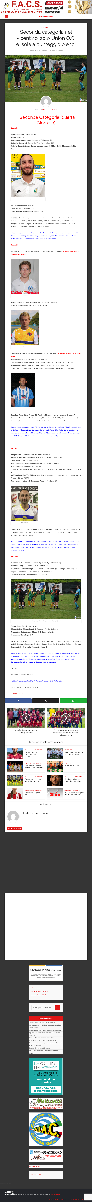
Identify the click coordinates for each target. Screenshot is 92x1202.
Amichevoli (68, 790)
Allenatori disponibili (72, 766)
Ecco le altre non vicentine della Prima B (42, 1038)
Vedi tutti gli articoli (14, 828)
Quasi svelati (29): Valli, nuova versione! (42, 1022)
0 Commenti (43, 51)
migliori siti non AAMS (38, 995)
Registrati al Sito (34, 1166)
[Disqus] (46, 863)
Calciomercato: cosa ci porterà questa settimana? (45, 1043)
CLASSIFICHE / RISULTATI (57, 1199)
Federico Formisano (57, 51)
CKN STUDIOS (55, 1194)
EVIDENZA (46, 28)
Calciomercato (29, 750)
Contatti (77, 1199)
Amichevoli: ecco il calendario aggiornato (42, 1040)
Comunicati (70, 1199)
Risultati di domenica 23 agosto (39, 1048)
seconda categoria (18, 694)
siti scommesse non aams (39, 991)
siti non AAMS (36, 1174)
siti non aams (35, 988)
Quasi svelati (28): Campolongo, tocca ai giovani (45, 1030)
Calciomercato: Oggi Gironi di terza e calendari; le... (32, 754)
